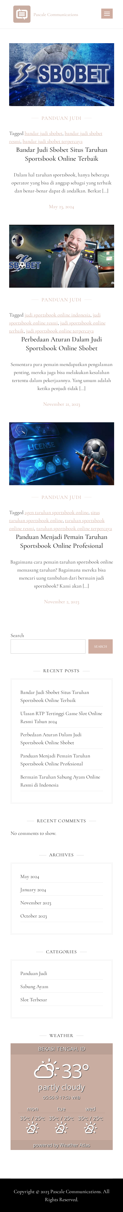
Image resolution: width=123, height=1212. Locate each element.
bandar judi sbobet (43, 133)
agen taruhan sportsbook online (56, 512)
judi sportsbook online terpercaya (60, 331)
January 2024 (33, 889)
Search (17, 635)
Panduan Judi (61, 118)
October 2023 (33, 916)
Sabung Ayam (34, 986)
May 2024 (29, 876)
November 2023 (35, 902)
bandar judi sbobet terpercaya (53, 141)
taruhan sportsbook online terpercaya (74, 528)
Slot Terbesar (33, 999)
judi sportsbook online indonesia (57, 315)
